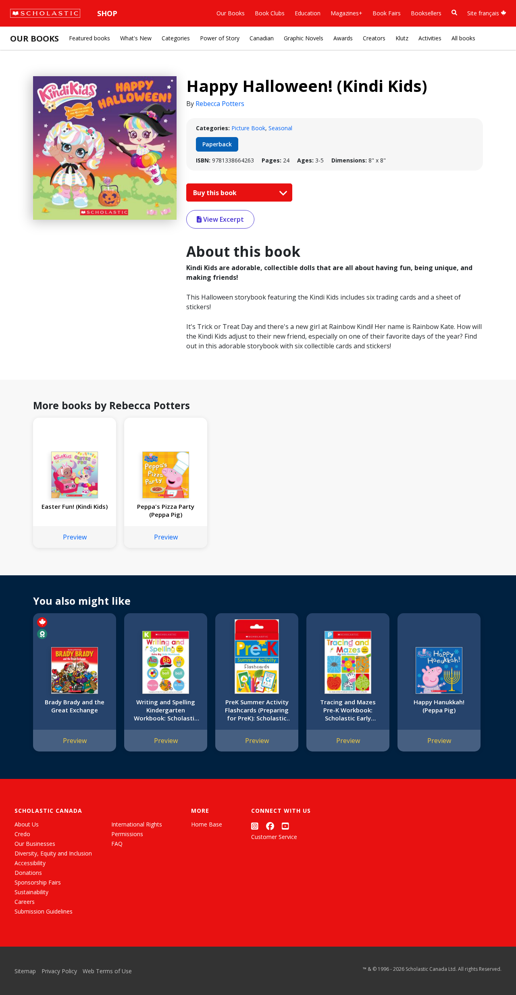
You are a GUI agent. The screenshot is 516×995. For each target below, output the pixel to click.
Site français (484, 13)
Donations (28, 872)
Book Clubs (270, 13)
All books (463, 38)
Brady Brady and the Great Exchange (74, 706)
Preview (75, 537)
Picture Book (248, 128)
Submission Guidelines (44, 911)
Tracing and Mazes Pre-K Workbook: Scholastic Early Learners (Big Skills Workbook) (348, 710)
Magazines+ (346, 13)
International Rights (136, 824)
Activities (429, 38)
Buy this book (215, 192)
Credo (22, 834)
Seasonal (280, 128)
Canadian (262, 38)
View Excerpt (223, 219)
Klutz (401, 38)
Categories (176, 38)
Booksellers (426, 13)
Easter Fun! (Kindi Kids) (75, 506)
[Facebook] (270, 825)
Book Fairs (386, 13)
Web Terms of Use (107, 971)
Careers (25, 901)
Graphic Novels (303, 38)
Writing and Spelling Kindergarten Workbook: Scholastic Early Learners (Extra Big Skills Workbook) (166, 710)
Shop (107, 13)
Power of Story (219, 38)
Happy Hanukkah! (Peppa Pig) (439, 706)
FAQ (117, 843)
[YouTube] (285, 825)
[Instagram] (254, 825)
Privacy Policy (59, 971)
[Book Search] (454, 12)
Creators (374, 38)
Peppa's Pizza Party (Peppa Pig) (165, 510)
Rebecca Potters (220, 103)
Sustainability (31, 892)
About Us (27, 824)
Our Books (230, 13)
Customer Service (274, 837)
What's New (136, 38)
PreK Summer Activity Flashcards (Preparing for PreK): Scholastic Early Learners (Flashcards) (257, 710)
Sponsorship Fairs (38, 882)
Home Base (206, 824)
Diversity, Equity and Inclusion (53, 853)
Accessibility (30, 863)
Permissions (127, 834)
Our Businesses (35, 843)
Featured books (89, 38)
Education (307, 13)
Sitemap (25, 971)
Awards (343, 38)
